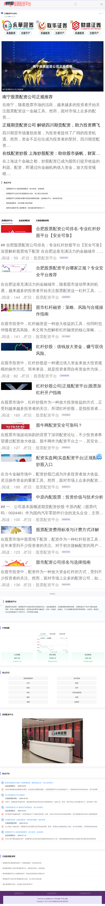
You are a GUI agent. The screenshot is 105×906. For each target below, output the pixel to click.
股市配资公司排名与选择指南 (63, 562)
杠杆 (28, 683)
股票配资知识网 (57, 901)
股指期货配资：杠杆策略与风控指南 (19, 203)
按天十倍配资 (66, 336)
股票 (28, 688)
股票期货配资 (28, 678)
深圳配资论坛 (66, 447)
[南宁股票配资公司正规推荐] (52, 66)
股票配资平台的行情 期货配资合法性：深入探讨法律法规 (27, 193)
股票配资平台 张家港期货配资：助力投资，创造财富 (25, 188)
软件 (76, 688)
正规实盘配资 (76, 692)
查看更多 (52, 594)
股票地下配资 (64, 257)
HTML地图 (64, 899)
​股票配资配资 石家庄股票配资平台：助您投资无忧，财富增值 (24, 868)
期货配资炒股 (66, 519)
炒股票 (76, 702)
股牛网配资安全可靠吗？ (59, 425)
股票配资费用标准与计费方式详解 (67, 529)
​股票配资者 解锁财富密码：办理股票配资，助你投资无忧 (22, 863)
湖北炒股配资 (66, 415)
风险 (28, 702)
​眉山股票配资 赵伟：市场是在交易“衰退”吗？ (18, 884)
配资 (76, 683)
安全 (28, 692)
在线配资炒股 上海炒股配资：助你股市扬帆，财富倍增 (53, 153)
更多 (100, 13)
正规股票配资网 (64, 375)
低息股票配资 (66, 297)
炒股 (76, 697)
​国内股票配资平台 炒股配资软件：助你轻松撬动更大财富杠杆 (24, 873)
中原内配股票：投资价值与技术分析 (69, 497)
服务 (28, 697)
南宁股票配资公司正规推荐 (12, 89)
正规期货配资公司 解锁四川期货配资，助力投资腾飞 (51, 125)
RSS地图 (57, 899)
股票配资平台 (66, 487)
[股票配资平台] (17, 4)
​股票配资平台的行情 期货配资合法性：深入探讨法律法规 (22, 879)
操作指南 (77, 678)
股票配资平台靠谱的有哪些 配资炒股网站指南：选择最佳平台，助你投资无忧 (34, 198)
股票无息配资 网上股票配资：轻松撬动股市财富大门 (25, 208)
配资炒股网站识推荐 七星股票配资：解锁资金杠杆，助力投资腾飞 (29, 782)
